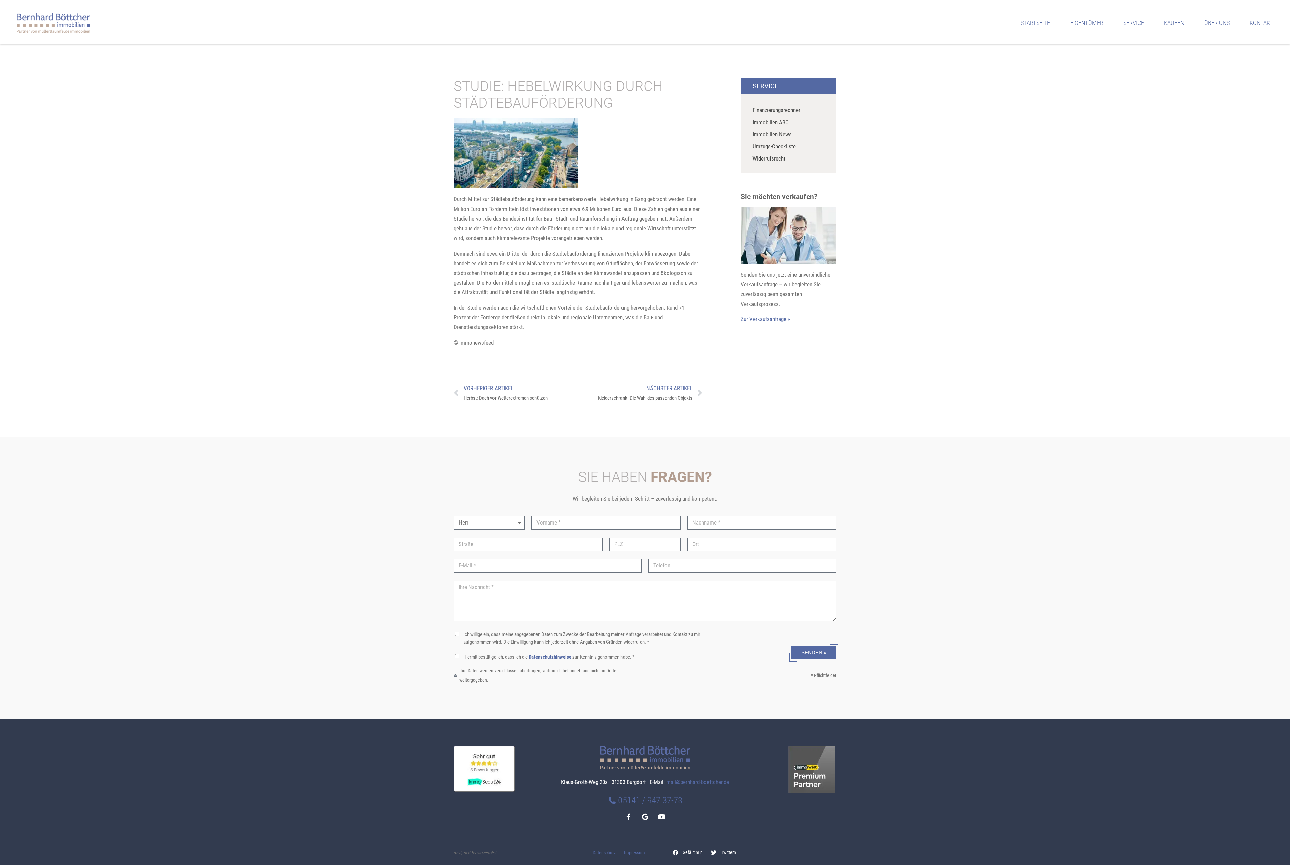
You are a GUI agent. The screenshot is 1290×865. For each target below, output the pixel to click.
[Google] (645, 817)
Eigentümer (1086, 23)
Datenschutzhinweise (550, 657)
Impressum (634, 853)
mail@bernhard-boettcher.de (697, 782)
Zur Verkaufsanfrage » (765, 319)
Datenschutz (604, 853)
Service (1133, 23)
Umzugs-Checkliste (774, 146)
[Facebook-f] (628, 817)
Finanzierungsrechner (776, 110)
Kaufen (1174, 23)
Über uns (1217, 23)
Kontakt (1262, 23)
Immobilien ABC (770, 122)
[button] (687, 852)
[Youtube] (661, 817)
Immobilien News (772, 134)
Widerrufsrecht (768, 158)
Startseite (1035, 23)
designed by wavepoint (475, 853)
